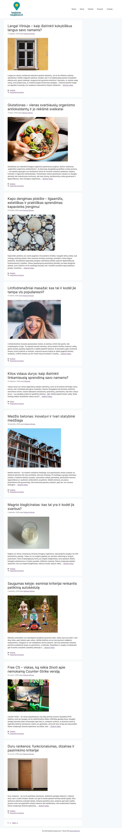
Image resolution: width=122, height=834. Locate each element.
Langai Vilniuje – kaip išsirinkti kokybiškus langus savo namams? (40, 28)
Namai (82, 9)
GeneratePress (75, 831)
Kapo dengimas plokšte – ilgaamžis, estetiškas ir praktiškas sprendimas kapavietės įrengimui (35, 203)
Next (15, 823)
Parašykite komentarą (17, 92)
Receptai (100, 9)
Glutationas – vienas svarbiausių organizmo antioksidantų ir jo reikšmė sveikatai (41, 107)
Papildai (90, 9)
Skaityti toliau (68, 85)
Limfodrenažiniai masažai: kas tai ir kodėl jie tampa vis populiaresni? (42, 290)
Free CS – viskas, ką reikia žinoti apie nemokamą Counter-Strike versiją (36, 669)
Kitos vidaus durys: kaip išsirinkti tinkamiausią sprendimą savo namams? (38, 376)
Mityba (74, 9)
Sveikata (109, 9)
